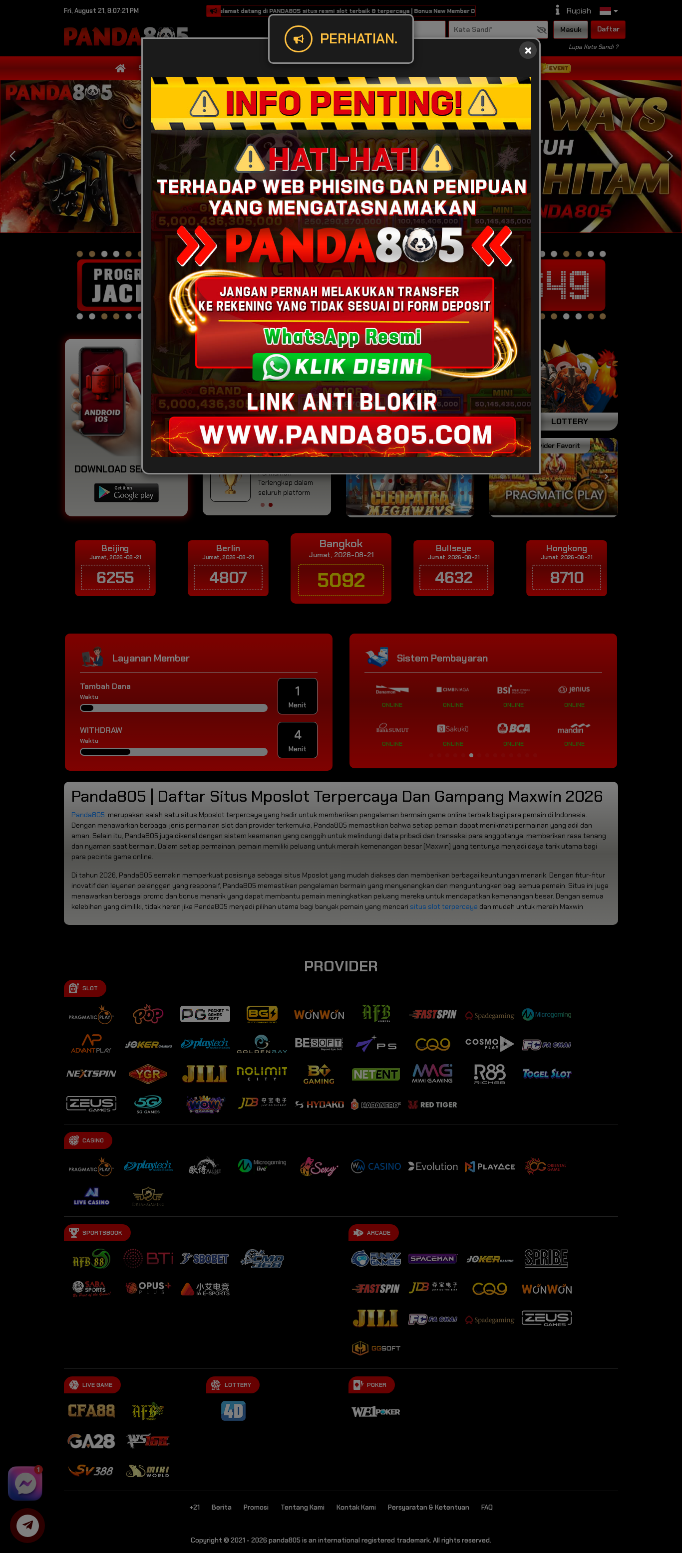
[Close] (528, 50)
